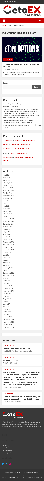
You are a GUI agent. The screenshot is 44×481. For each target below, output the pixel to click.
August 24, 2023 (8, 69)
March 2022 (7, 281)
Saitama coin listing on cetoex (25, 140)
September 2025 (8, 196)
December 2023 (8, 242)
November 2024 (8, 221)
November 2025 (8, 190)
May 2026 (6, 175)
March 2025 (7, 211)
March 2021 (7, 312)
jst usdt (5, 145)
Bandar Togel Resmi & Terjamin (13, 104)
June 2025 (6, 203)
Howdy (17, 69)
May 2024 (6, 232)
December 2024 (8, 219)
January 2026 (7, 185)
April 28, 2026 (7, 363)
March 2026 (7, 180)
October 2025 (7, 193)
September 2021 (8, 296)
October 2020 (7, 325)
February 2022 (8, 283)
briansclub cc (7, 158)
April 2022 (6, 278)
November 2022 (8, 276)
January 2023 (7, 270)
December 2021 (8, 288)
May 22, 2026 (7, 351)
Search (5, 83)
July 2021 (6, 301)
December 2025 (8, 188)
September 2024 (8, 224)
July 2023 (6, 255)
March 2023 (7, 265)
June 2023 (6, 258)
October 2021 (7, 294)
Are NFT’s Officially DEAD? (23, 149)
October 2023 (7, 247)
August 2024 (7, 227)
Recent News (9, 340)
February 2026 (8, 183)
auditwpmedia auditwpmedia (22, 351)
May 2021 (6, 306)
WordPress (38, 478)
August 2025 (7, 198)
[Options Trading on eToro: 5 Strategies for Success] (22, 49)
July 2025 (6, 201)
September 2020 (8, 327)
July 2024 (6, 229)
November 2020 (8, 322)
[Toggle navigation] (4, 20)
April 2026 (6, 178)
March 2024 (7, 237)
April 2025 (6, 209)
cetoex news (8, 59)
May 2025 (6, 206)
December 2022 (8, 273)
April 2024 (6, 234)
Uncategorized (8, 345)
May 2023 (6, 260)
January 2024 (7, 239)
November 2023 (8, 245)
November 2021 (8, 291)
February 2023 (8, 268)
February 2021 (8, 314)
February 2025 (8, 214)
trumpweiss (17, 387)
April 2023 (6, 263)
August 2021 (7, 299)
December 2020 (8, 319)
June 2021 (6, 304)
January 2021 (7, 317)
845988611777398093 (10, 106)
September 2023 (8, 250)
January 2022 (7, 286)
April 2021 (6, 309)
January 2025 (7, 216)
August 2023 (7, 252)
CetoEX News (7, 140)
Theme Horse (13, 478)
